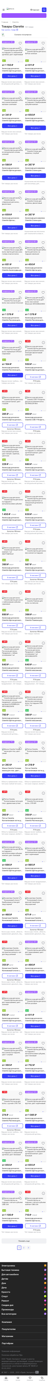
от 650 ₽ (30, 114)
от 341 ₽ (7, 114)
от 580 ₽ (7, 164)
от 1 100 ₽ (7, 1214)
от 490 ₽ (30, 964)
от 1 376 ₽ (7, 314)
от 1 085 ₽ (31, 1114)
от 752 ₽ (30, 1065)
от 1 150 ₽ (7, 65)
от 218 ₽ (29, 764)
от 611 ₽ (29, 65)
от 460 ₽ (7, 914)
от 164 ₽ (7, 364)
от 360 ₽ (7, 1065)
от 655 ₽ (30, 1165)
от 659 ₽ (7, 214)
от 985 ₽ (30, 864)
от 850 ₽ (7, 1165)
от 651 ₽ (7, 264)
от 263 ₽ (7, 764)
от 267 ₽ (30, 164)
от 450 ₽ (30, 264)
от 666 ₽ (7, 864)
